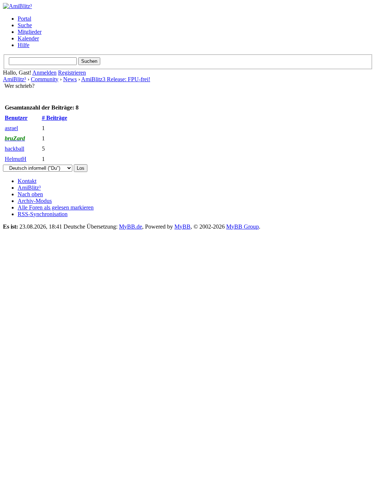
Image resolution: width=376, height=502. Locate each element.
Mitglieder (29, 32)
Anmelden (44, 72)
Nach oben (30, 194)
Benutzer (16, 118)
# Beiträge (54, 118)
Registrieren (72, 72)
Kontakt (27, 181)
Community (44, 79)
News (70, 79)
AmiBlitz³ (14, 79)
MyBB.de (130, 226)
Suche (25, 25)
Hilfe (23, 45)
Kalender (28, 38)
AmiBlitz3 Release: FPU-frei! (115, 79)
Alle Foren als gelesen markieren (56, 207)
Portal (24, 18)
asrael (11, 128)
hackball (14, 149)
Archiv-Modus (35, 201)
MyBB (182, 226)
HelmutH (15, 159)
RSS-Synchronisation (43, 214)
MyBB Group (242, 226)
